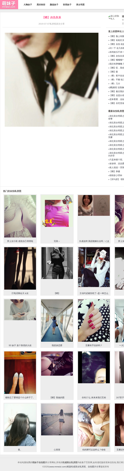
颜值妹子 (54, 4)
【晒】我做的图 (57, 397)
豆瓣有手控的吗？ (93, 345)
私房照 (53, 24)
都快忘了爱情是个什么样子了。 (20, 397)
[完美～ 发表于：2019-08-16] (57, 211)
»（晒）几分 (114, 83)
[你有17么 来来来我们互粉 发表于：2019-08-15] (94, 368)
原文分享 (60, 24)
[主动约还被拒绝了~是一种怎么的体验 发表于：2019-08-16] (94, 267)
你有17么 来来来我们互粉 (94, 397)
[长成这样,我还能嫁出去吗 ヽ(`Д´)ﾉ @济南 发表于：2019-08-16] (94, 205)
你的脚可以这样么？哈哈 (94, 449)
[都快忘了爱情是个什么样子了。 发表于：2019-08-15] (20, 373)
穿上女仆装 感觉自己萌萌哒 (20, 241)
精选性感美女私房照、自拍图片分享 (84, 466)
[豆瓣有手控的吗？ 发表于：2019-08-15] (94, 321)
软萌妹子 (67, 4)
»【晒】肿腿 (114, 171)
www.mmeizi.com (57, 466)
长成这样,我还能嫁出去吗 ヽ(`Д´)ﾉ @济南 (94, 242)
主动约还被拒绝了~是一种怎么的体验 (94, 294)
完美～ (57, 241)
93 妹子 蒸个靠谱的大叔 (20, 345)
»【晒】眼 (113, 71)
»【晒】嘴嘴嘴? (115, 60)
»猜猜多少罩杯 (115, 175)
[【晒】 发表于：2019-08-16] (57, 263)
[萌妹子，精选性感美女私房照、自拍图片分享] (9, 8)
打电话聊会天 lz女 (20, 293)
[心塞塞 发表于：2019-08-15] (57, 420)
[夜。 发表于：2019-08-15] (20, 425)
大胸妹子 (28, 4)
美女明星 (80, 4)
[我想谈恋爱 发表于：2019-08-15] (57, 321)
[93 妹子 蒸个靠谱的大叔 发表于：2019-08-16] (20, 310)
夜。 (20, 449)
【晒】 (57, 293)
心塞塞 (57, 449)
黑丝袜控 (41, 4)
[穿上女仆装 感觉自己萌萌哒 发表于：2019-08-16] (20, 216)
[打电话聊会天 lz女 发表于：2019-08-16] (20, 268)
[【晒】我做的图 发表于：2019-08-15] (57, 364)
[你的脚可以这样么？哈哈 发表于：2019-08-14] (94, 425)
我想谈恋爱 (57, 345)
